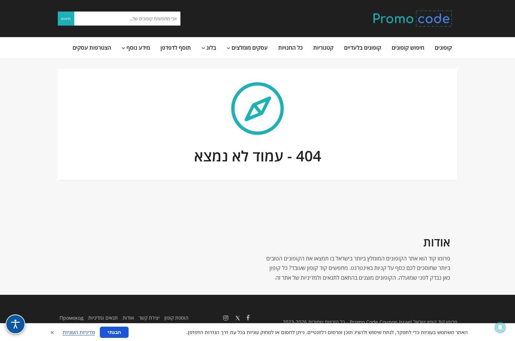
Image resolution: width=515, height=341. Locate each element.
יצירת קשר (149, 317)
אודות (128, 317)
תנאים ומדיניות (103, 317)
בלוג (210, 47)
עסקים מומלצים (249, 47)
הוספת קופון (176, 317)
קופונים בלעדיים (362, 47)
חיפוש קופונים (408, 47)
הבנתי (114, 332)
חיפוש (66, 18)
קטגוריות (323, 47)
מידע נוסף (137, 47)
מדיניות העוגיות (79, 332)
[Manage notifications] (500, 327)
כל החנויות (290, 47)
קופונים (443, 47)
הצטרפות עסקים (92, 47)
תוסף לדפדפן (175, 47)
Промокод (71, 317)
